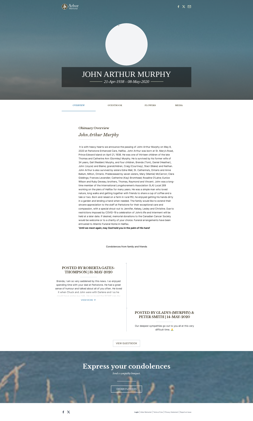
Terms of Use (158, 412)
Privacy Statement (171, 412)
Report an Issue (185, 412)
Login (136, 412)
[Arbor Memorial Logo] (70, 7)
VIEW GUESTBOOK (126, 343)
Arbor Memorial (146, 412)
